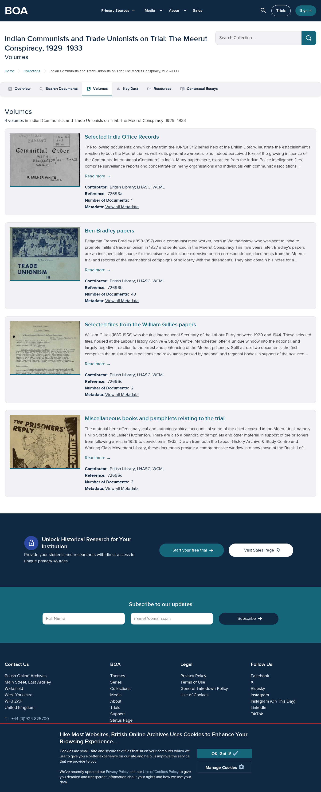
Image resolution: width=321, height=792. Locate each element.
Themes (117, 675)
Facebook (260, 675)
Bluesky (258, 688)
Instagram (260, 694)
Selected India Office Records (122, 136)
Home (9, 71)
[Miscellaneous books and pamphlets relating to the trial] (45, 441)
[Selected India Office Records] (45, 159)
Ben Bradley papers (109, 230)
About (115, 701)
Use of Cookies (194, 694)
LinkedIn (258, 707)
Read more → (98, 176)
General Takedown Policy (204, 688)
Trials (281, 10)
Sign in (306, 10)
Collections (31, 71)
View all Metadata (122, 206)
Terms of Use (192, 682)
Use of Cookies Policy (161, 772)
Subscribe (247, 618)
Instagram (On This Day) (273, 701)
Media (116, 694)
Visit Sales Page (262, 550)
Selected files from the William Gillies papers (140, 324)
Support (117, 714)
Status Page (121, 720)
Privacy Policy (117, 772)
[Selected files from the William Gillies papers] (45, 347)
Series (116, 682)
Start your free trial (189, 550)
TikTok (257, 714)
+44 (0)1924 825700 (30, 718)
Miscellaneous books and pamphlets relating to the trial (155, 418)
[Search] (308, 38)
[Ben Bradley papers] (45, 253)
